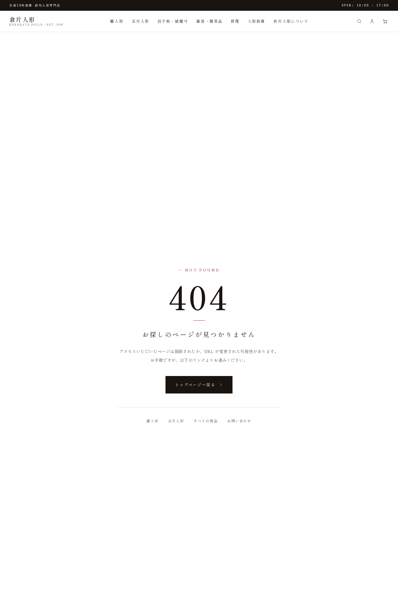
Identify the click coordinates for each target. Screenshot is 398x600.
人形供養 (256, 21)
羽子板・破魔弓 (172, 21)
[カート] (385, 21)
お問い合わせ (239, 420)
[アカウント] (372, 21)
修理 (235, 21)
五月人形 (140, 21)
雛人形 (116, 21)
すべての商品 (205, 420)
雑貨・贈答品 (209, 21)
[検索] (359, 21)
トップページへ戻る (195, 384)
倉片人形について (291, 21)
